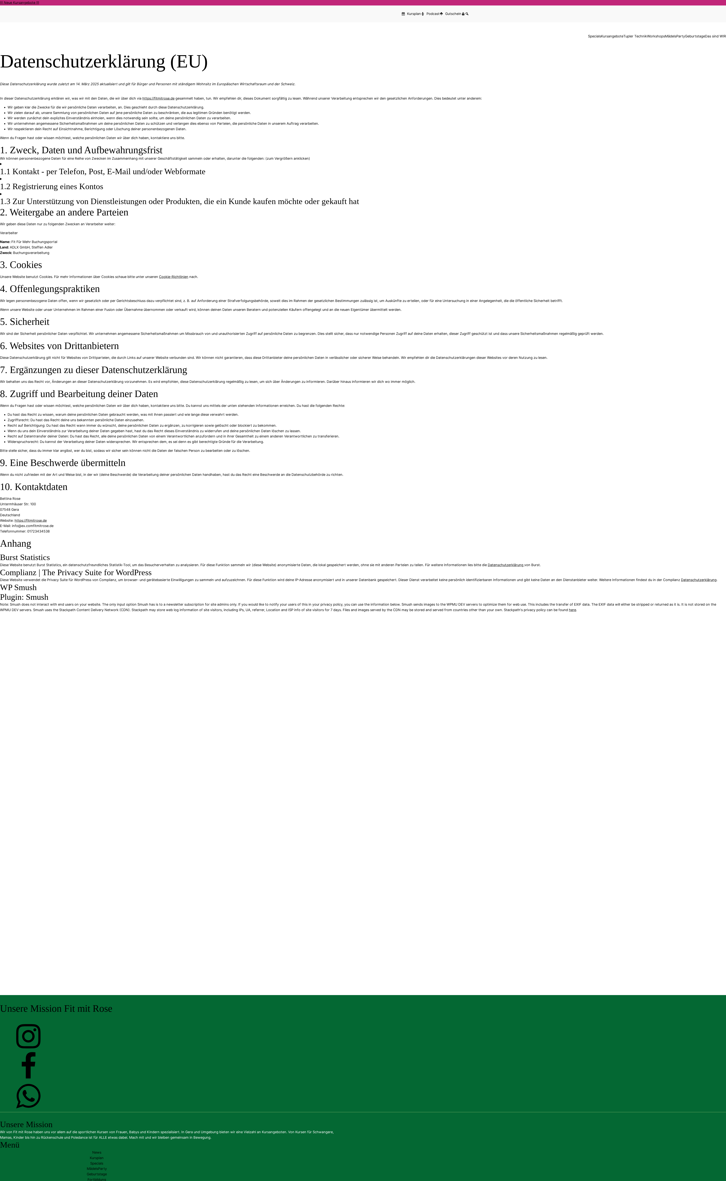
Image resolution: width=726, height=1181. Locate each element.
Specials (594, 36)
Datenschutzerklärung (506, 565)
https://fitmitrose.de (158, 98)
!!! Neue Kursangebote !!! (19, 3)
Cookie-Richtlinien (173, 277)
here (572, 610)
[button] (28, 1049)
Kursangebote (612, 36)
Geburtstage (695, 36)
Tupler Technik (635, 36)
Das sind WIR (715, 36)
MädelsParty (675, 36)
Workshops (656, 36)
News (96, 1152)
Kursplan (97, 1158)
